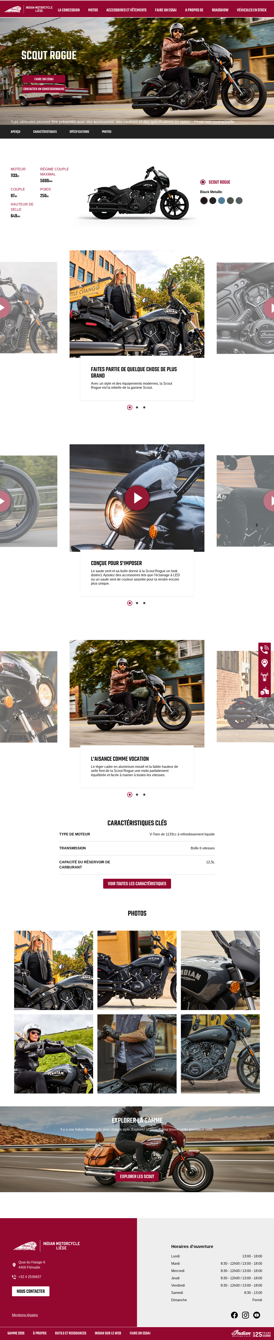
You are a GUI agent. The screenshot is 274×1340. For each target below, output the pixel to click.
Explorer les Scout (137, 1176)
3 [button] (144, 407)
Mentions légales (25, 1315)
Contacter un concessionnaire (44, 89)
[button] (17, 330)
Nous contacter (31, 1291)
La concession (69, 10)
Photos (106, 132)
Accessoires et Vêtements (126, 10)
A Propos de (194, 10)
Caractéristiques (45, 132)
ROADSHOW (220, 10)
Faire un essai (166, 10)
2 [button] (137, 407)
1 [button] (129, 407)
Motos (93, 10)
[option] (137, 326)
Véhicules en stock (252, 10)
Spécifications (79, 132)
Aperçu (15, 132)
